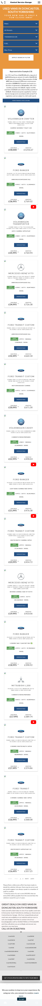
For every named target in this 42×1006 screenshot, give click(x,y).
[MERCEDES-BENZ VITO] (21, 261)
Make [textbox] (6, 24)
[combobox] (21, 24)
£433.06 (28, 613)
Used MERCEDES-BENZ (11, 951)
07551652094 (34, 922)
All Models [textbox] (8, 30)
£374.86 (28, 767)
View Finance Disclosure (21, 100)
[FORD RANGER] (21, 158)
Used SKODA (31, 959)
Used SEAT (11, 959)
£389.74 (28, 716)
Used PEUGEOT (30, 955)
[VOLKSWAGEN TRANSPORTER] (21, 209)
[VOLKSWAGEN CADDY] (21, 415)
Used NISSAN (11, 955)
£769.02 (28, 201)
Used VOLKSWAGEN (31, 963)
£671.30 (28, 407)
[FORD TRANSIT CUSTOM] (21, 312)
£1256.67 (28, 149)
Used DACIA (11, 940)
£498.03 (28, 458)
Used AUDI (11, 936)
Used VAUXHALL (11, 963)
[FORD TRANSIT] (21, 776)
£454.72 (28, 561)
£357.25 (28, 870)
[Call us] (2, 2)
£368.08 (28, 819)
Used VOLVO (11, 966)
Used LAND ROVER (30, 947)
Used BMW (30, 936)
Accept (21, 999)
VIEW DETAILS (21, 142)
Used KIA (11, 947)
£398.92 (28, 664)
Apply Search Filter (21, 57)
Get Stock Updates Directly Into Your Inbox (21, 978)
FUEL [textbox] (6, 43)
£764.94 (28, 252)
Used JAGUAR (31, 944)
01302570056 (22, 922)
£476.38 (28, 510)
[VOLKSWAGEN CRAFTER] (21, 106)
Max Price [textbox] (8, 50)
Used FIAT (31, 940)
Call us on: (13, 929)
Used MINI (31, 951)
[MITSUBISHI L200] (21, 673)
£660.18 (28, 355)
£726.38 (28, 304)
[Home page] (21, 2)
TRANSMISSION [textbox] (10, 37)
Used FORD (11, 944)
